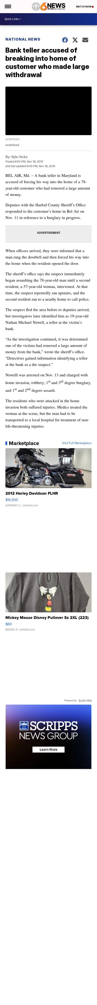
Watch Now (84, 6)
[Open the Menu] (7, 6)
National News (22, 39)
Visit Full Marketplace (77, 443)
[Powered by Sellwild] (85, 700)
